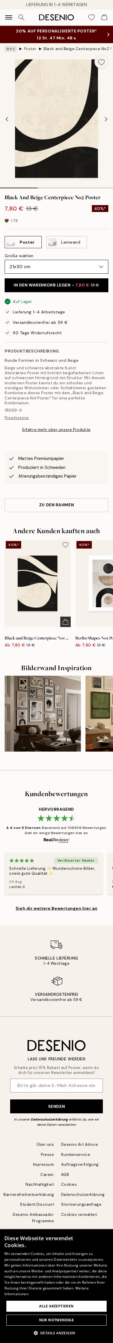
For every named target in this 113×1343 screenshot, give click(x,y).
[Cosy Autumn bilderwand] (43, 714)
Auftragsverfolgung (80, 1164)
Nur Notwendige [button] (56, 1320)
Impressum (43, 1164)
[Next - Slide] (106, 119)
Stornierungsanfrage (81, 1204)
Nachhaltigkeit (39, 1184)
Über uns (45, 1144)
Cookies (69, 1184)
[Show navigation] (8, 17)
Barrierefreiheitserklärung (28, 1194)
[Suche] (21, 17)
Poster (30, 48)
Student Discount (37, 1204)
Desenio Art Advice (79, 1144)
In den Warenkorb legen (56, 285)
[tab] (19, 186)
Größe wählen (19, 255)
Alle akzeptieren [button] (56, 1306)
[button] (56, 1332)
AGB (65, 1174)
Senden (56, 1106)
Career (47, 1174)
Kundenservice (75, 1154)
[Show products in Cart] (104, 17)
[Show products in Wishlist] (91, 17)
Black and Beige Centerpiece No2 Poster (78, 48)
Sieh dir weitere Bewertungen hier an (56, 908)
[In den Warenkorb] (65, 622)
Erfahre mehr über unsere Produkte (56, 429)
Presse (47, 1154)
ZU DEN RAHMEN (56, 504)
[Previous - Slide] (7, 119)
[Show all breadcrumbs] (11, 49)
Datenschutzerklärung (49, 1119)
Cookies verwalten (79, 1214)
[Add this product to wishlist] (101, 62)
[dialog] (56, 1286)
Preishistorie (17, 417)
